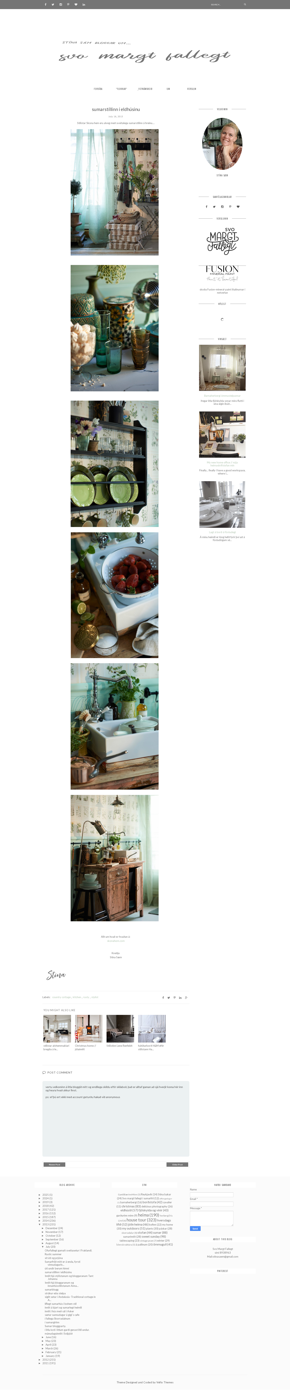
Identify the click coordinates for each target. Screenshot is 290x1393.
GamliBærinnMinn (127, 1194)
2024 (45, 1198)
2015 (45, 1217)
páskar (163, 1228)
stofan (142, 1232)
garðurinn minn (125, 1215)
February (51, 1352)
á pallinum (141, 1244)
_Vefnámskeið (145, 88)
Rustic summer (53, 1254)
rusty (86, 997)
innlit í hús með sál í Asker (59, 1311)
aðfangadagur (166, 1198)
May (48, 1340)
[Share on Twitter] (168, 997)
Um (168, 88)
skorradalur (128, 1232)
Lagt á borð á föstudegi (222, 532)
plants (149, 1228)
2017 (45, 1209)
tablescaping (127, 1240)
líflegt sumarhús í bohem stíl (61, 1303)
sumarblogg (51, 1289)
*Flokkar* (121, 88)
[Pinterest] (68, 4)
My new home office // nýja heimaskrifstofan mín (222, 464)
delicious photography (154, 1206)
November (52, 1231)
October (51, 1235)
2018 (45, 1205)
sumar (157, 1232)
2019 (45, 1202)
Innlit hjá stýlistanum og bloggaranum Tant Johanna (69, 1277)
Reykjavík (146, 1194)
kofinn (152, 1224)
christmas (128, 1206)
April (49, 1344)
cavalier (167, 1202)
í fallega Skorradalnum (57, 1318)
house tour (136, 1219)
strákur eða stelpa (55, 1293)
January (50, 1355)
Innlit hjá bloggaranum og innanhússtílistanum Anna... (62, 1284)
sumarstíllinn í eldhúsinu (58, 1272)
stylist (94, 997)
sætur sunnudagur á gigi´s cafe (62, 1314)
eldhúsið (126, 1210)
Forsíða (98, 88)
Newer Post (54, 1164)
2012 (45, 1359)
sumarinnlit (129, 1236)
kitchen (77, 997)
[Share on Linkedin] (180, 997)
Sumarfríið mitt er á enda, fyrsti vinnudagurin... (62, 1263)
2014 (45, 1220)
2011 (45, 1363)
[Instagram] (60, 4)
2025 (45, 1194)
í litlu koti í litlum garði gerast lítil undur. (67, 1329)
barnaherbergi (128, 1202)
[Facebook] (45, 4)
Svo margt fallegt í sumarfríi (138, 1198)
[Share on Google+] (186, 997)
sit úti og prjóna (54, 1258)
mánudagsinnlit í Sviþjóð (59, 1333)
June (48, 1337)
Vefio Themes (164, 1382)
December (52, 1228)
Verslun (191, 88)
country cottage (61, 997)
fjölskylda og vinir (150, 1210)
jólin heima (135, 1224)
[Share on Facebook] (163, 997)
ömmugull (160, 1244)
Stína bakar (164, 1194)
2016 (45, 1213)
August (50, 1243)
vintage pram (146, 1240)
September (52, 1239)
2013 (45, 1224)
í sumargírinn (52, 1322)
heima (143, 1214)
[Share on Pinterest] (174, 997)
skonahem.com (115, 940)
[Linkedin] (83, 4)
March (49, 1348)
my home (167, 1224)
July (48, 1246)
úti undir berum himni (57, 1268)
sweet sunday (151, 1236)
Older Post (177, 1164)
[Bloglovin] (76, 4)
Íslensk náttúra (124, 1244)
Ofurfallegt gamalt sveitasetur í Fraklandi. (68, 1250)
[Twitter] (53, 4)
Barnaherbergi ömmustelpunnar (222, 395)
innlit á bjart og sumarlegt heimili (63, 1307)
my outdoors (130, 1228)
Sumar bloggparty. (55, 1326)
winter (160, 1240)
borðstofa (149, 1202)
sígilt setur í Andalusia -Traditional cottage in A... (70, 1298)
